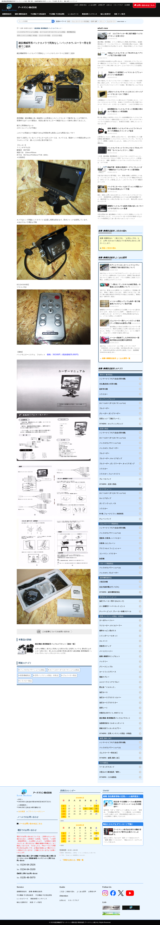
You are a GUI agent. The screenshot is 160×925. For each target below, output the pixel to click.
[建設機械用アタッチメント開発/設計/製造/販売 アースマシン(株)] (19, 7)
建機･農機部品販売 (21, 14)
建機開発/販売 (6, 14)
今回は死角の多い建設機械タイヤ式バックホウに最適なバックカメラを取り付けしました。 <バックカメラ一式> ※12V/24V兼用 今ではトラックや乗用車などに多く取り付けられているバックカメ (120, 216)
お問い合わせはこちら (145, 5)
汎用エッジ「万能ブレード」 (110, 419)
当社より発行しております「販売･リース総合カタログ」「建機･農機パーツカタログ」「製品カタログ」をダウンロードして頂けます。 (123, 840)
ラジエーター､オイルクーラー (110, 625)
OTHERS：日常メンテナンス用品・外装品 (115, 733)
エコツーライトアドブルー (109, 682)
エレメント (103, 641)
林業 (68, 21)
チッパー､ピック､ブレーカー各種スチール (115, 611)
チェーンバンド (105, 519)
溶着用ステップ (105, 646)
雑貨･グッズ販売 (119, 14)
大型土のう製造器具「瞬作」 (110, 772)
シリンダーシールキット (108, 636)
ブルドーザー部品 (44, 35)
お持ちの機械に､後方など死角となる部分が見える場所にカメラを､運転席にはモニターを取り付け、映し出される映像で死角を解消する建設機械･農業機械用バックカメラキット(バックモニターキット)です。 (63, 651)
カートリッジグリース (107, 672)
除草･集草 (94, 21)
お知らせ (109, 5)
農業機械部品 (71, 32)
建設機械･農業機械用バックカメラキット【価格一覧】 (55, 644)
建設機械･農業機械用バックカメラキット (47, 28)
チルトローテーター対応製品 (80, 21)
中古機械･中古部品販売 (38, 14)
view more (120, 21)
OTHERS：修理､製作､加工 (109, 758)
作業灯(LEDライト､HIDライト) (111, 713)
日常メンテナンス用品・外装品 (27, 35)
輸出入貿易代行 (106, 14)
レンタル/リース (73, 14)
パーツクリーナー (106, 651)
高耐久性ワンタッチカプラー (110, 728)
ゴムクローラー (111, 21)
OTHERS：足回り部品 (107, 484)
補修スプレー (104, 677)
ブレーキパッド (105, 479)
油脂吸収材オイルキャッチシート (112, 723)
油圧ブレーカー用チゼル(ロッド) (111, 601)
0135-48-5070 (27, 877)
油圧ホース (103, 692)
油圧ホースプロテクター (108, 703)
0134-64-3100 (27, 869)
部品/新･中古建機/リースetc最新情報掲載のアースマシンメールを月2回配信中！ (127, 804)
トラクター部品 (57, 35)
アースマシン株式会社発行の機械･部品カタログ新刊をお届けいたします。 (127, 832)
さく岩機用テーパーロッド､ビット (112, 606)
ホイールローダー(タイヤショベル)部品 (52, 32)
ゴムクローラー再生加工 (108, 753)
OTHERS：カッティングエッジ (111, 424)
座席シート (103, 708)
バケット (102, 21)
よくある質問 (92, 5)
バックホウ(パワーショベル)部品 (27, 32)
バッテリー (103, 661)
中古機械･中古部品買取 (56, 14)
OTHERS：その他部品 (107, 777)
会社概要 (127, 5)
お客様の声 (101, 5)
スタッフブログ (118, 5)
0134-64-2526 (27, 864)
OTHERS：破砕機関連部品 (109, 592)
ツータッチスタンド (106, 767)
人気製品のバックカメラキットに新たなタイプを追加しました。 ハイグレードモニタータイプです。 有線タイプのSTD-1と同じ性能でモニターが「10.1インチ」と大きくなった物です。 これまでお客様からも (120, 102)
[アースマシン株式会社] (34, 792)
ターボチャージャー (106, 620)
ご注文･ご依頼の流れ (80, 5)
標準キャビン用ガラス (107, 631)
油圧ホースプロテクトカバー (110, 697)
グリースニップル (106, 667)
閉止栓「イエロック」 (107, 687)
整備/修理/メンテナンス (89, 14)
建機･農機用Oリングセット (109, 656)
